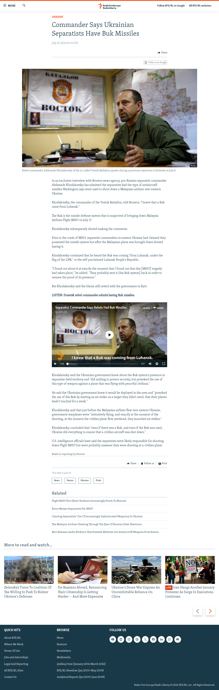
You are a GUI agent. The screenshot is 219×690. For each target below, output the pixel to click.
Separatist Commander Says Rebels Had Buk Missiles (91, 307)
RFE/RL (63, 312)
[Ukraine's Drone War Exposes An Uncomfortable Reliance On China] (136, 570)
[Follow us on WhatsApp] (169, 639)
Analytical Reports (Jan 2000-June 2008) (81, 677)
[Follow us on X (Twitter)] (145, 639)
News (60, 638)
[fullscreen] (163, 363)
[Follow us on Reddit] (121, 639)
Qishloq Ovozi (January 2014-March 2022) (81, 664)
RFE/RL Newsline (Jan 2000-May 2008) (80, 670)
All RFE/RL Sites (13, 670)
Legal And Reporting (16, 664)
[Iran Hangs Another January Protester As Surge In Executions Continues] (190, 570)
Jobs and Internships (16, 657)
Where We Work (13, 644)
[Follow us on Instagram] (129, 639)
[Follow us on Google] (137, 639)
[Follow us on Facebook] (153, 639)
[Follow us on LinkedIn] (161, 639)
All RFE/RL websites (200, 5)
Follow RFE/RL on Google (171, 5)
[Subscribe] (177, 639)
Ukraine (57, 17)
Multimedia (64, 657)
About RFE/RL (12, 638)
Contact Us (10, 677)
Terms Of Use (12, 651)
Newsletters (64, 651)
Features (62, 644)
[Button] (162, 52)
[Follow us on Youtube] (113, 639)
